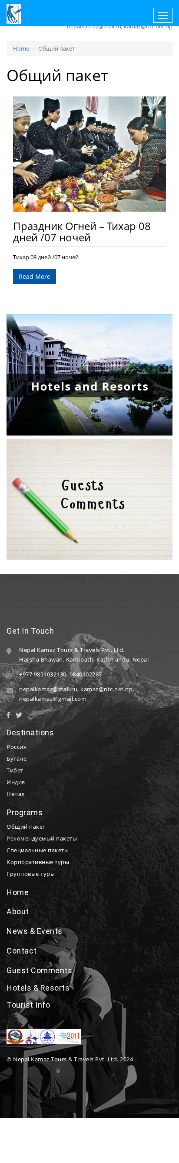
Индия (16, 782)
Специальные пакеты (38, 850)
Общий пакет (26, 826)
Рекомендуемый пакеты (42, 838)
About (18, 911)
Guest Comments (39, 970)
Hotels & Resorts (38, 987)
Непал (16, 794)
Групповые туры (31, 874)
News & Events (35, 931)
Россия (17, 747)
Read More (34, 276)
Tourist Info (28, 1004)
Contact (22, 950)
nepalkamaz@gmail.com (52, 699)
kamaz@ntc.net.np (106, 689)
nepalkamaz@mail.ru (48, 689)
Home (21, 48)
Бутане (17, 758)
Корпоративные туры (38, 862)
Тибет (15, 770)
